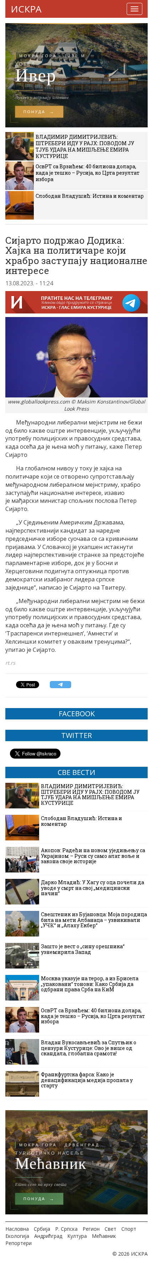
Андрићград (48, 1236)
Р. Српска (66, 1228)
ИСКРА (26, 8)
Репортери (18, 1243)
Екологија (17, 1236)
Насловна (17, 1228)
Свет (110, 1228)
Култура (77, 1236)
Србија (42, 1228)
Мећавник (104, 1236)
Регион (91, 1228)
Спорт (128, 1228)
